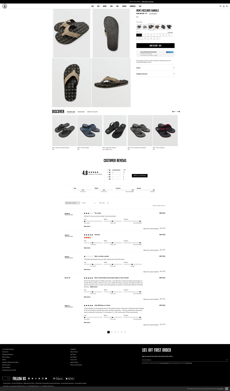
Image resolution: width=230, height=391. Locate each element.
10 (163, 35)
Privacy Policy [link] (7, 383)
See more (87, 226)
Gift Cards (73, 354)
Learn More (220, 388)
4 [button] (118, 332)
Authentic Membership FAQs (10, 362)
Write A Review (140, 176)
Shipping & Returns (141, 74)
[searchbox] (72, 202)
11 (169, 35)
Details (138, 68)
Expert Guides (74, 362)
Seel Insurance (6, 365)
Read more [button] (93, 287)
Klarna (4, 359)
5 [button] (121, 332)
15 (157, 38)
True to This (73, 359)
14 (151, 38)
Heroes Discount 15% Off (9, 370)
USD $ (5, 378)
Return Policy (6, 357)
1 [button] (108, 332)
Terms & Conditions (164, 363)
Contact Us (5, 352)
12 (139, 38)
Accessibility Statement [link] (67, 383)
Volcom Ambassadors (76, 365)
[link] (29, 378)
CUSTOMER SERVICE (8, 349)
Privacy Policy (188, 363)
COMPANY (73, 349)
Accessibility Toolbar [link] (81, 383)
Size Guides (73, 357)
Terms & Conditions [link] (17, 383)
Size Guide (170, 32)
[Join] (225, 359)
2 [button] (111, 332)
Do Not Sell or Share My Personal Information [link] (47, 383)
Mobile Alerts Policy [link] (29, 383)
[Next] (178, 112)
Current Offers (6, 367)
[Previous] (174, 112)
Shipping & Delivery (7, 354)
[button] (116, 170)
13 (145, 38)
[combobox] (89, 202)
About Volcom (74, 352)
